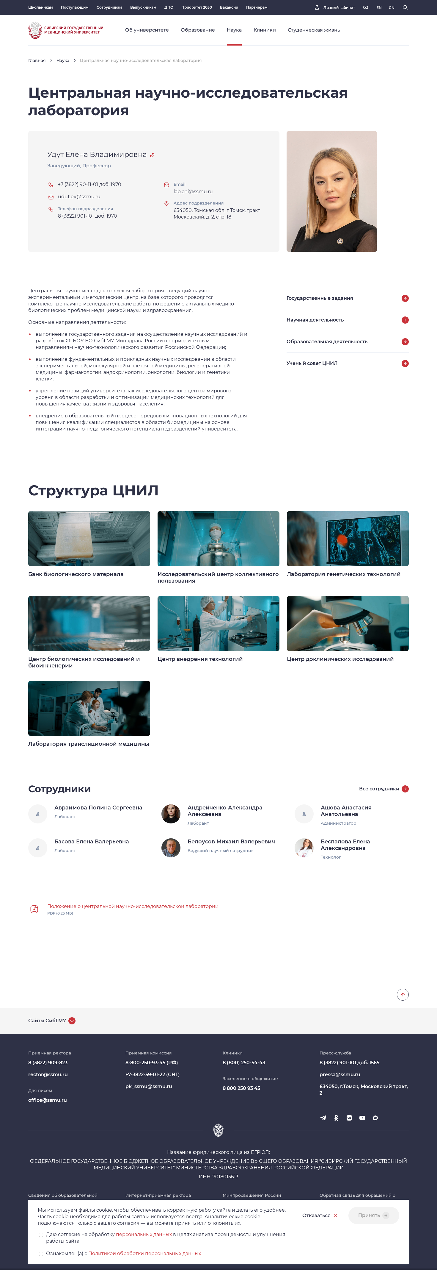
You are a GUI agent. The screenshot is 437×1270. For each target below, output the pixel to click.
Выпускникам (143, 7)
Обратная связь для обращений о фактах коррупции (357, 1198)
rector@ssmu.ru (48, 1074)
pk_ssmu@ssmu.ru (148, 1086)
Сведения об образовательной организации (63, 1198)
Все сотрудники (379, 789)
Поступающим (75, 7)
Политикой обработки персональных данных (144, 1253)
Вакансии (229, 7)
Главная (37, 60)
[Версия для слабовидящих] (365, 7)
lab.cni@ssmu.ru (193, 191)
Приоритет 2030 (196, 7)
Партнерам (257, 7)
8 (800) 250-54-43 (244, 1062)
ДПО (168, 7)
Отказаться (316, 1215)
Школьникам (40, 7)
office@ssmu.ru (47, 1100)
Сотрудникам (109, 7)
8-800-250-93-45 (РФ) (151, 1062)
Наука (62, 60)
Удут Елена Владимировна (97, 154)
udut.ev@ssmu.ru (79, 196)
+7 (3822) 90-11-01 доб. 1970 (89, 184)
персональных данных (144, 1234)
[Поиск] (405, 7)
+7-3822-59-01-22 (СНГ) (152, 1074)
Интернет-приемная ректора (158, 1195)
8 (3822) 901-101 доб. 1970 (87, 216)
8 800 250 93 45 (241, 1088)
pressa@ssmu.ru (340, 1074)
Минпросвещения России (252, 1195)
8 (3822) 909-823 (47, 1062)
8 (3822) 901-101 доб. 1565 (349, 1062)
